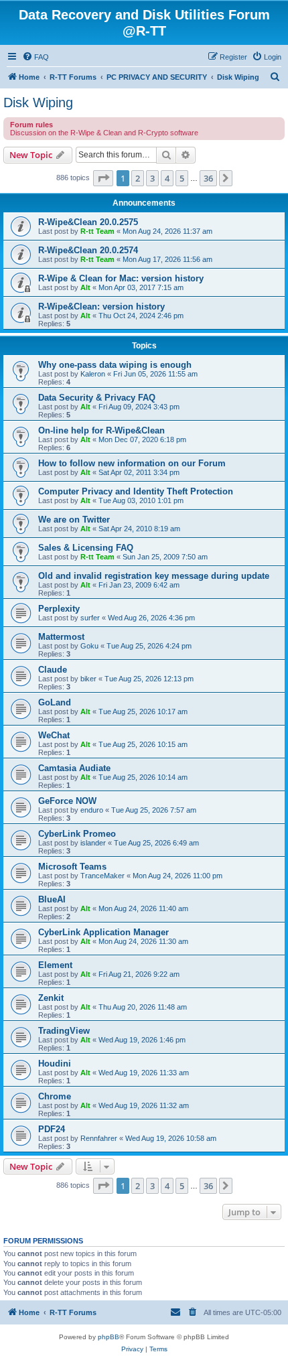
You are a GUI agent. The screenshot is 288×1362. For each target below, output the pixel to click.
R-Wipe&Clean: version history (101, 306)
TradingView (64, 1031)
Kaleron (92, 374)
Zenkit (51, 998)
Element (55, 965)
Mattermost (61, 637)
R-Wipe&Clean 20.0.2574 (88, 250)
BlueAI (52, 899)
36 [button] (208, 178)
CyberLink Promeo (77, 834)
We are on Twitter (74, 520)
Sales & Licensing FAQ (85, 548)
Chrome (54, 1096)
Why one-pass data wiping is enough (115, 365)
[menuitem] (35, 57)
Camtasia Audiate (74, 768)
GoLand (54, 702)
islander (93, 843)
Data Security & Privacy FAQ (96, 398)
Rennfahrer (98, 1138)
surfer (90, 618)
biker (88, 679)
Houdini (54, 1064)
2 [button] (137, 178)
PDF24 (51, 1129)
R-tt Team (97, 231)
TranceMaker (102, 876)
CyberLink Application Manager (103, 932)
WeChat (54, 735)
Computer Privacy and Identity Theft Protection (135, 491)
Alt (85, 287)
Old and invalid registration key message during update (153, 576)
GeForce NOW (67, 801)
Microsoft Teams (72, 867)
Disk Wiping (38, 102)
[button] (103, 178)
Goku (89, 646)
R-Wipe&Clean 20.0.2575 (88, 222)
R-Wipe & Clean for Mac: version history (121, 278)
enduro (91, 810)
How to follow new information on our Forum (132, 463)
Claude (52, 670)
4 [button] (167, 178)
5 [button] (181, 178)
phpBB (108, 1337)
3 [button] (152, 178)
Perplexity (59, 609)
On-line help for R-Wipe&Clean (101, 430)
